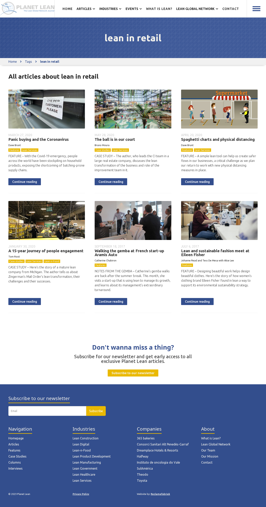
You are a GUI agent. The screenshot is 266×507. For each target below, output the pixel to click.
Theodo (142, 474)
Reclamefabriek (160, 494)
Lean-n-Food (52, 261)
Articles (13, 444)
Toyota (142, 480)
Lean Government (85, 468)
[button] (86, 8)
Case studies (103, 150)
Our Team (208, 450)
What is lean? (159, 8)
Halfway (142, 456)
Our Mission (209, 456)
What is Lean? (211, 438)
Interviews (15, 468)
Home (68, 8)
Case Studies (17, 456)
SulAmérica (145, 468)
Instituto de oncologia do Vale (158, 462)
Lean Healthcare (84, 474)
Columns (14, 462)
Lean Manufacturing (87, 462)
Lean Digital (81, 444)
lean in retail (49, 61)
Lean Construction (86, 438)
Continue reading (24, 181)
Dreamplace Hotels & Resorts (157, 450)
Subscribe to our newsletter (133, 373)
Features (14, 150)
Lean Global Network (215, 444)
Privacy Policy (81, 494)
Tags (28, 61)
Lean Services (29, 150)
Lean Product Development (92, 456)
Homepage (16, 438)
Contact (230, 8)
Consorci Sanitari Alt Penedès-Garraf (163, 444)
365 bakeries (146, 438)
